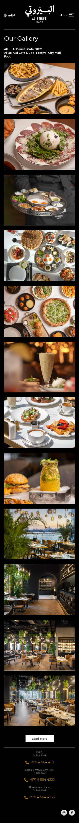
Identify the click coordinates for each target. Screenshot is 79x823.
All (6, 49)
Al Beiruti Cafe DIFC (27, 49)
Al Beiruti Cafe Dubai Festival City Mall (32, 53)
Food (8, 56)
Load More (39, 739)
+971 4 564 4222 (42, 780)
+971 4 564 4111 (42, 762)
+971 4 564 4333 (42, 797)
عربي (11, 14)
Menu (63, 14)
